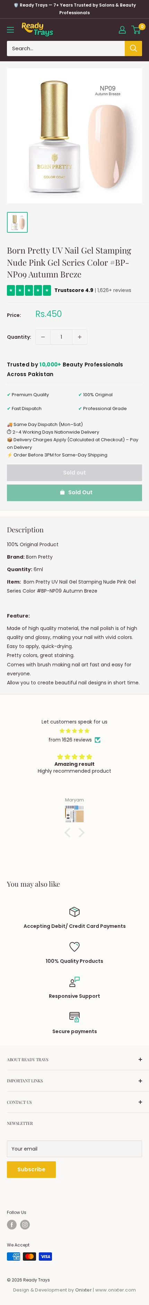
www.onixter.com (115, 1290)
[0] (136, 30)
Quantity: (19, 337)
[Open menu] (10, 30)
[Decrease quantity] (43, 337)
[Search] (133, 48)
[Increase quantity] (79, 337)
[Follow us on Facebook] (12, 1224)
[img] (74, 730)
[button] (69, 832)
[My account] (122, 30)
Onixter (84, 1290)
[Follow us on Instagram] (25, 1224)
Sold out (74, 472)
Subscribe (31, 1169)
